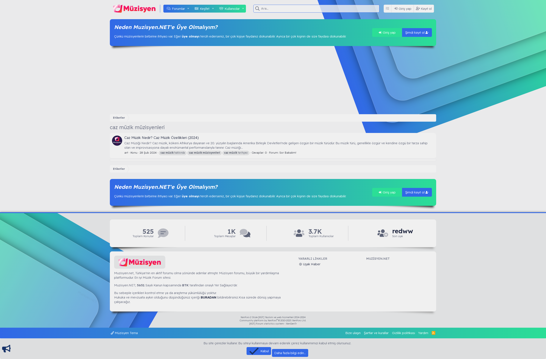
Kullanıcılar (232, 9)
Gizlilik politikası (403, 333)
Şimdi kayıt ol (415, 32)
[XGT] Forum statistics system (273, 323)
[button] (188, 9)
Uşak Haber (311, 264)
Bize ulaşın (353, 333)
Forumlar (178, 9)
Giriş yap (389, 32)
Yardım (423, 333)
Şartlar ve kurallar (376, 333)
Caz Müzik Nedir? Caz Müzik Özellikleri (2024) (161, 137)
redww (402, 231)
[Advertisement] (273, 80)
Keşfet (204, 9)
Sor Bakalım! (287, 152)
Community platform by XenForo (273, 320)
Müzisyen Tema (126, 333)
